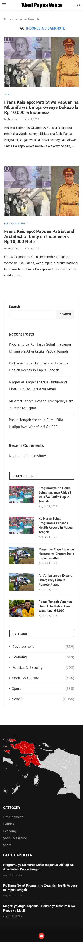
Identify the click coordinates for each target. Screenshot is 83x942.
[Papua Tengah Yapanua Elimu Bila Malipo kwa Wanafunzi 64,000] (21, 608)
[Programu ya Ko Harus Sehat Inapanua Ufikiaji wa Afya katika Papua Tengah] (21, 494)
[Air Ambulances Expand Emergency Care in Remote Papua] (21, 582)
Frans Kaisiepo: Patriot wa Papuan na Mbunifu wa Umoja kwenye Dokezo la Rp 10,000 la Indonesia (41, 107)
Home (7, 19)
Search (14, 306)
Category (11, 808)
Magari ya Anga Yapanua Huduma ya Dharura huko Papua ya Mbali (56, 553)
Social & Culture (43, 677)
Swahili (43, 698)
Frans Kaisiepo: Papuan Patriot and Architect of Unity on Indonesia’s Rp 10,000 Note (39, 236)
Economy (43, 657)
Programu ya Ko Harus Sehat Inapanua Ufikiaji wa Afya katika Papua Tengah (55, 494)
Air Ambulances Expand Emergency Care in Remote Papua (55, 580)
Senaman (13, 119)
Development (43, 646)
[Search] (79, 5)
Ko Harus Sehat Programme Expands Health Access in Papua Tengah (56, 525)
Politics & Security (43, 667)
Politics (8, 823)
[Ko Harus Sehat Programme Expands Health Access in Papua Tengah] (21, 525)
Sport (43, 688)
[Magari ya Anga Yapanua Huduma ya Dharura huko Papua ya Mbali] (21, 555)
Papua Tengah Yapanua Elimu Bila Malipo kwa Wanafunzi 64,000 (55, 606)
